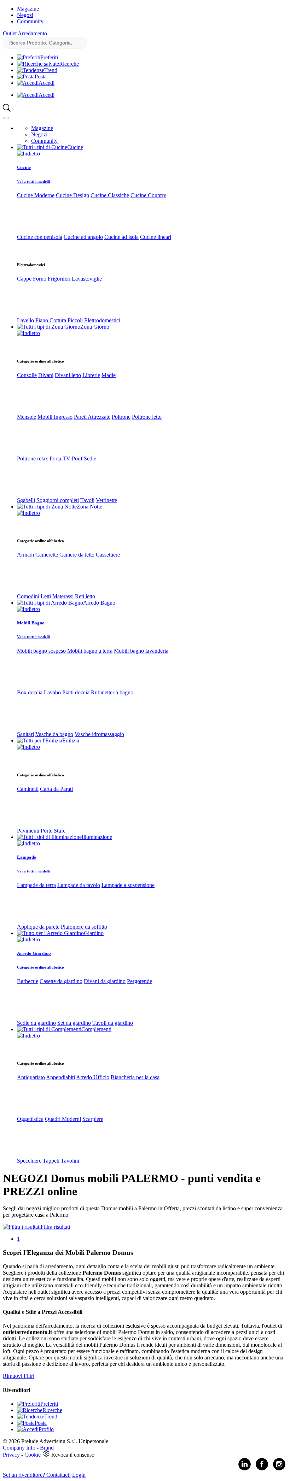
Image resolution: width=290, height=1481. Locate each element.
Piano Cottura (50, 320)
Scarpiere (92, 1119)
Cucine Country (148, 195)
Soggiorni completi (57, 500)
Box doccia (29, 692)
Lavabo (52, 692)
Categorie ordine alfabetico (40, 967)
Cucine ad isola (121, 237)
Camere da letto (76, 555)
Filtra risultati (55, 1227)
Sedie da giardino (36, 1023)
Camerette (46, 555)
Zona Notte (89, 507)
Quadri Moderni (63, 1119)
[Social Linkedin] (244, 1468)
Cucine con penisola (39, 237)
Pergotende (139, 981)
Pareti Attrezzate (92, 417)
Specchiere (29, 1161)
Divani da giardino (105, 981)
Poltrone (121, 417)
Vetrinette (106, 500)
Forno (39, 279)
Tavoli (87, 500)
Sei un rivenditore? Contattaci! (37, 1475)
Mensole (26, 417)
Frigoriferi (59, 279)
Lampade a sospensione (128, 885)
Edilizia (70, 740)
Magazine (28, 9)
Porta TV (60, 459)
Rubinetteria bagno (112, 692)
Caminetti (28, 789)
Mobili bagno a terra (89, 651)
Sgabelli (26, 500)
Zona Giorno (94, 327)
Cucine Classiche (110, 195)
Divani (45, 375)
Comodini (28, 596)
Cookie (32, 1455)
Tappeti (51, 1161)
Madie (109, 375)
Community (30, 21)
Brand (47, 1448)
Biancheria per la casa (135, 1077)
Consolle (27, 375)
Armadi (25, 555)
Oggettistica (30, 1119)
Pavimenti (28, 831)
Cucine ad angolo (83, 237)
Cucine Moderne (35, 195)
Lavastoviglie (87, 279)
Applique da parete (38, 927)
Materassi (63, 596)
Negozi (25, 15)
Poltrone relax (32, 459)
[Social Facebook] (262, 1468)
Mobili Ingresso (54, 417)
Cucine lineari (155, 237)
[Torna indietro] (28, 154)
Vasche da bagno (54, 734)
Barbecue (27, 981)
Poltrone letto (147, 417)
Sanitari (25, 734)
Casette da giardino (61, 981)
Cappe (24, 279)
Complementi (96, 1029)
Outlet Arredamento (25, 33)
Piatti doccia (75, 692)
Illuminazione (97, 837)
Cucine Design (72, 195)
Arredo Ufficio (92, 1077)
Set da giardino (74, 1023)
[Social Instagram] (279, 1468)
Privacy (11, 1455)
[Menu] (5, 118)
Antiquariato (31, 1077)
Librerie (91, 375)
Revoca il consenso (72, 1455)
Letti (46, 596)
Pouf (77, 459)
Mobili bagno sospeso (41, 651)
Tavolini (70, 1161)
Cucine (75, 147)
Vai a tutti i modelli (33, 181)
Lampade (26, 857)
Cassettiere (108, 555)
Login (79, 1475)
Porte (46, 831)
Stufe (59, 831)
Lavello (25, 320)
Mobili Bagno (31, 622)
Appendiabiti (60, 1077)
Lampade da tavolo (78, 885)
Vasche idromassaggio (99, 734)
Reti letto (85, 596)
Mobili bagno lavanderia (141, 651)
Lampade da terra (36, 885)
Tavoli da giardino (112, 1023)
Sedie (90, 459)
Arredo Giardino (34, 953)
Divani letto (68, 375)
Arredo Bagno (99, 603)
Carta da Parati (56, 789)
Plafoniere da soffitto (84, 927)
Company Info (19, 1448)
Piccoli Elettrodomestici (94, 320)
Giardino (94, 933)
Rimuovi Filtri (18, 1376)
